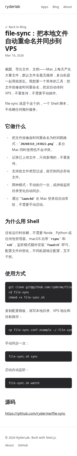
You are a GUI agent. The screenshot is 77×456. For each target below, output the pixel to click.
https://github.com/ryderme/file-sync (35, 413)
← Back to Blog (15, 27)
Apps (44, 7)
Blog (56, 7)
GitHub (23, 445)
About (67, 7)
